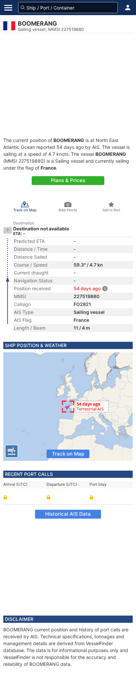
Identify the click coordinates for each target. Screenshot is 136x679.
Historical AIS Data (68, 514)
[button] (127, 7)
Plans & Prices (68, 180)
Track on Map (68, 454)
